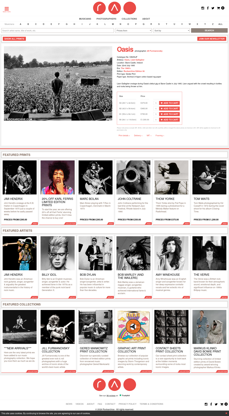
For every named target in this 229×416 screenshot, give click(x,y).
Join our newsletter (212, 38)
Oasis (127, 59)
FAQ (100, 403)
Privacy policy (127, 403)
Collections (129, 18)
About (146, 18)
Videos (80, 403)
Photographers (106, 18)
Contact (110, 403)
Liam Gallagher (137, 59)
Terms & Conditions (151, 403)
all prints (14, 38)
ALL (220, 24)
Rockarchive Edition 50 (134, 71)
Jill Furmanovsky (154, 51)
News (69, 403)
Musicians (85, 18)
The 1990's (126, 68)
